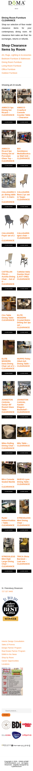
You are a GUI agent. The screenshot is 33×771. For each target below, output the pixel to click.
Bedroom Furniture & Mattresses (16, 58)
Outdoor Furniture (9, 73)
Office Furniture (8, 69)
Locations (5, 664)
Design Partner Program (11, 648)
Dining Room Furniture (12, 62)
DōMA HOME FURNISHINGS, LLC (17, 762)
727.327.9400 (7, 591)
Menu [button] (16, 8)
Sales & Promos (8, 645)
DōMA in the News (9, 654)
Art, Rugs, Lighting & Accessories (16, 55)
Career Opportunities (10, 661)
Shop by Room (8, 658)
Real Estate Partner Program (13, 651)
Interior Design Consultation (13, 641)
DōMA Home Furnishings (16, 3)
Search (5, 714)
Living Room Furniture (11, 66)
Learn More (9, 122)
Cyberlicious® (16, 766)
